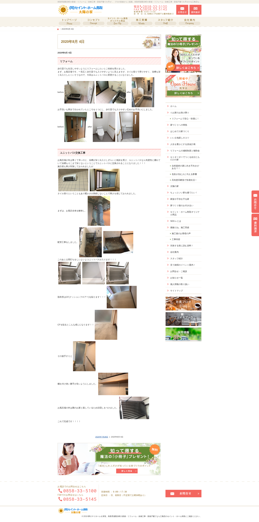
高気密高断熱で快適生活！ (184, 180)
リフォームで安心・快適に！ (185, 118)
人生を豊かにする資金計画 (182, 144)
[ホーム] (70, 22)
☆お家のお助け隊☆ (179, 112)
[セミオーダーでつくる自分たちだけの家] (94, 22)
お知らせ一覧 (176, 278)
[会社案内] (189, 22)
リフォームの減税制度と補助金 (185, 150)
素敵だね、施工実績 (179, 227)
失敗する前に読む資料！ (181, 245)
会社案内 (174, 252)
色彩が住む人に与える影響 (184, 174)
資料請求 (195, 10)
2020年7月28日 (101, 437)
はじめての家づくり (179, 131)
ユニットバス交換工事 (72, 152)
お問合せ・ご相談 (178, 271)
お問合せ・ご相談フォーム (183, 493)
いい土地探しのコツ (179, 138)
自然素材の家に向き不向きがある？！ (185, 167)
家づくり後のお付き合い (181, 205)
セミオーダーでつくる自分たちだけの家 (185, 158)
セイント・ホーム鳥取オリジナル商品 (185, 213)
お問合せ (182, 10)
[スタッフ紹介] (165, 22)
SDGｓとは (175, 221)
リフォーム (66, 61)
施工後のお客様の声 (181, 233)
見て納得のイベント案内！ (182, 265)
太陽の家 (174, 186)
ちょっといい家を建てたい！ (184, 192)
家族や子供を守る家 (179, 199)
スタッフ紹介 (176, 258)
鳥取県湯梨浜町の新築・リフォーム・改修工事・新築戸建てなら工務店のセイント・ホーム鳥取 (146, 516)
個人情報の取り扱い (179, 284)
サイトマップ (176, 290)
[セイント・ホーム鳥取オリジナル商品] (118, 22)
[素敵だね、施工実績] (141, 22)
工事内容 (176, 239)
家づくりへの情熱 (178, 125)
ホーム (173, 106)
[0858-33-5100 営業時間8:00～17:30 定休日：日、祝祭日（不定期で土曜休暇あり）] (154, 10)
